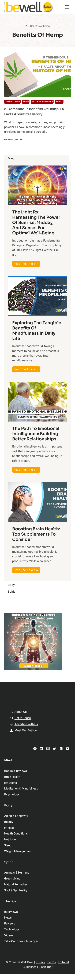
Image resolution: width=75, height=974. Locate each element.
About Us (20, 712)
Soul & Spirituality (15, 890)
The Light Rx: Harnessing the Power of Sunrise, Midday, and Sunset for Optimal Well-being (36, 222)
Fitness (9, 828)
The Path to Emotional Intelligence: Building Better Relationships (35, 434)
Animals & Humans (16, 872)
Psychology (12, 794)
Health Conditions (16, 833)
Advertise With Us (26, 724)
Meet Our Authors (26, 730)
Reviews (9, 923)
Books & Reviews (15, 771)
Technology (12, 929)
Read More (13, 139)
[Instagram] (48, 748)
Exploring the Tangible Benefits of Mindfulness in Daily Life (36, 330)
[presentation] (37, 74)
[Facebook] (35, 748)
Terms (51, 962)
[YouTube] (67, 748)
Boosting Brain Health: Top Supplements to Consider (36, 534)
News (8, 917)
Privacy (40, 962)
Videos (8, 935)
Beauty (8, 822)
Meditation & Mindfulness (21, 788)
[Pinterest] (61, 748)
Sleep (8, 845)
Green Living (12, 101)
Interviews (11, 912)
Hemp (26, 101)
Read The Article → (27, 264)
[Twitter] (54, 748)
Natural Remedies (42, 101)
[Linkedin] (41, 748)
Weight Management (18, 851)
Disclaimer (45, 967)
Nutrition (10, 839)
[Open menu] (67, 6)
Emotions (10, 783)
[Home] (26, 26)
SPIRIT (59, 101)
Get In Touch (22, 718)
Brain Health (12, 777)
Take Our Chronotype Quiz (21, 941)
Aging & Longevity (16, 816)
